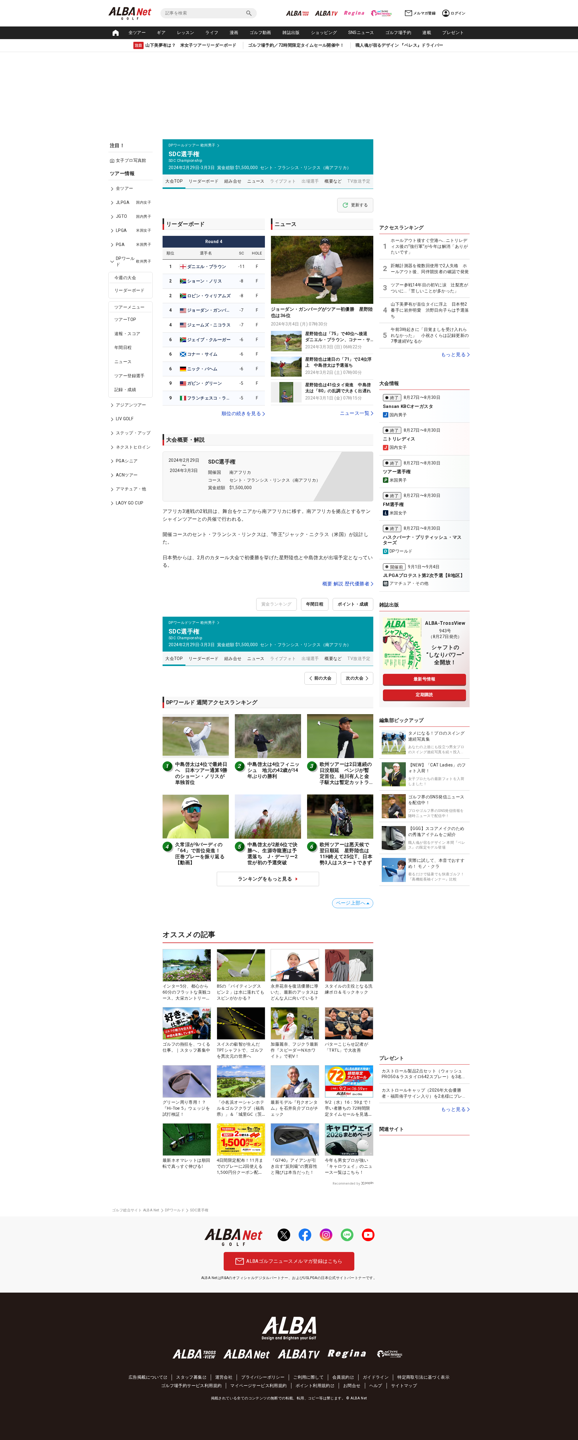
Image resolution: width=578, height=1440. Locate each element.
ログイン (458, 13)
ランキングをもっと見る (265, 879)
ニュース (123, 361)
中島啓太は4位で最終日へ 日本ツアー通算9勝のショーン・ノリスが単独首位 (201, 773)
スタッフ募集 (189, 1377)
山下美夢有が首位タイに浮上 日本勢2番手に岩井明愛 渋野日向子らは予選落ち (430, 310)
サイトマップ (404, 1385)
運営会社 (224, 1377)
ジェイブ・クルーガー (209, 339)
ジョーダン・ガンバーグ (209, 310)
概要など (333, 181)
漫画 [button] (234, 32)
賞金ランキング (276, 604)
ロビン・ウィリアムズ (209, 295)
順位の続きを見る (241, 413)
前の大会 (323, 678)
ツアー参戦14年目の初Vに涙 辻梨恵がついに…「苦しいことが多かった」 (429, 287)
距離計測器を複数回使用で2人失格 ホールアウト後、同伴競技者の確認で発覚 (430, 268)
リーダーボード (129, 290)
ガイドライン (376, 1377)
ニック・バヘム (202, 368)
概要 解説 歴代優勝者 (345, 584)
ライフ (211, 32)
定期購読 (424, 694)
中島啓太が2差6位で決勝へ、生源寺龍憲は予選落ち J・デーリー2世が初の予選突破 (272, 853)
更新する (359, 204)
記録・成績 (125, 389)
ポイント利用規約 (313, 1385)
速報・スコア (127, 333)
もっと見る (453, 354)
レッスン (185, 32)
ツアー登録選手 (129, 375)
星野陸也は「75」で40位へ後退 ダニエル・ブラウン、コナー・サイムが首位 (338, 339)
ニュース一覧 (354, 413)
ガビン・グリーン (204, 383)
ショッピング (324, 32)
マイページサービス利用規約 (258, 1385)
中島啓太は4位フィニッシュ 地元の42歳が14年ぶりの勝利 (273, 770)
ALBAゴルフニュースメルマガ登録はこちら (294, 1261)
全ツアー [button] (137, 32)
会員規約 (341, 1377)
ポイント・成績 (353, 604)
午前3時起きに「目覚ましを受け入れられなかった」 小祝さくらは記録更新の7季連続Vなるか (430, 335)
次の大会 (354, 678)
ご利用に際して (308, 1377)
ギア (161, 32)
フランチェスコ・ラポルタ (209, 398)
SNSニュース (361, 32)
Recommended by (346, 1183)
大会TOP (174, 181)
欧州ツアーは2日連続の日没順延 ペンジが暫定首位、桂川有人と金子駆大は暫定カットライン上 (346, 776)
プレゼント (453, 32)
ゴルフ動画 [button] (260, 32)
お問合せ (352, 1385)
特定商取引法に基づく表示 (423, 1377)
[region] (132, 342)
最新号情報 (424, 679)
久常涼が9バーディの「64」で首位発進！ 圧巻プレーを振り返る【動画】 (200, 853)
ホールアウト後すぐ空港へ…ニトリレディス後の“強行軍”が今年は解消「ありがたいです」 (429, 246)
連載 (426, 32)
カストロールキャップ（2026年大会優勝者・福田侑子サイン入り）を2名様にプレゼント (424, 1093)
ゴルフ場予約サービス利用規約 (191, 1385)
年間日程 (123, 347)
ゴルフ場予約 (398, 32)
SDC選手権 (221, 461)
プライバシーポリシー (262, 1377)
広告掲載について (146, 1377)
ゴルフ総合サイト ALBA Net (136, 1210)
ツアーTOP (125, 319)
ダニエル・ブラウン (206, 266)
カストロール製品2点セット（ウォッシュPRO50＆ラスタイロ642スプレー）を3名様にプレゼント (424, 1074)
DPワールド (175, 1210)
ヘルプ (375, 1385)
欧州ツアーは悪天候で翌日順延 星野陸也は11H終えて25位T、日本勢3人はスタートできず (346, 853)
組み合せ (233, 181)
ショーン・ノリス (204, 281)
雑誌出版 (291, 32)
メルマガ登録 (424, 13)
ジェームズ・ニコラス (209, 324)
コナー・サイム (202, 354)
